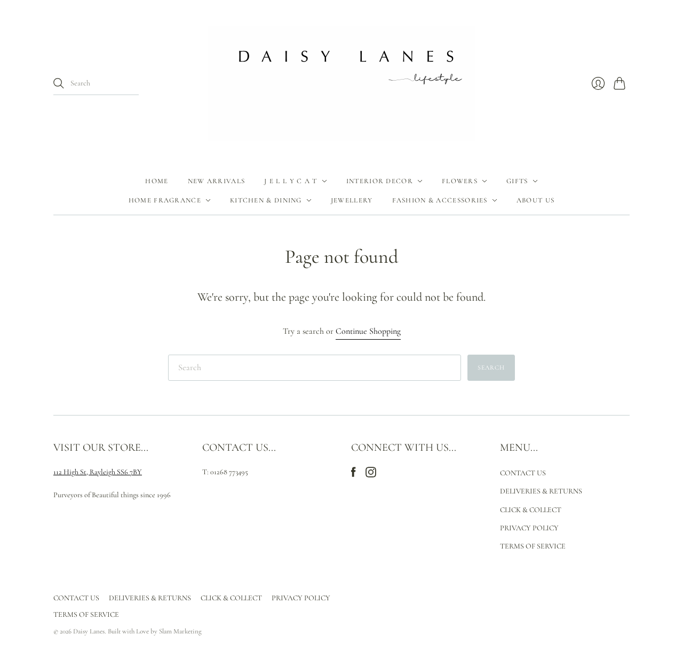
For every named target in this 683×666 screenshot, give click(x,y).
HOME (156, 181)
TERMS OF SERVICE (533, 546)
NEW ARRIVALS (216, 181)
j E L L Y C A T (290, 181)
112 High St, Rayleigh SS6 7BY (97, 471)
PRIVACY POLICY (529, 527)
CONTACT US (523, 472)
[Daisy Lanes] (341, 83)
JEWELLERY (352, 200)
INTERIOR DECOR (379, 181)
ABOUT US (535, 200)
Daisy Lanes (89, 631)
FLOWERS (460, 181)
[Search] (58, 83)
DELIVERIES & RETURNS (541, 491)
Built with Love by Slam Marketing (155, 631)
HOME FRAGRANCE (165, 200)
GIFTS (517, 181)
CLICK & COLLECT (530, 509)
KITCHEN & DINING (266, 200)
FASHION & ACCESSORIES (440, 200)
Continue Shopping (368, 331)
